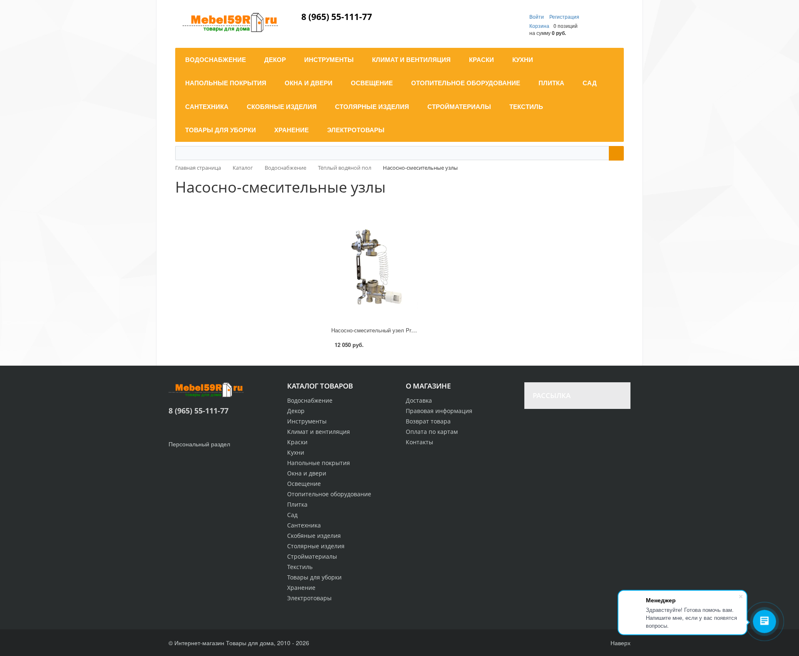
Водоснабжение (310, 400)
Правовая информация (439, 411)
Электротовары (309, 598)
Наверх (619, 643)
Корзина (539, 25)
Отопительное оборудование (329, 494)
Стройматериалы (312, 556)
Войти (537, 16)
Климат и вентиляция (318, 432)
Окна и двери (306, 473)
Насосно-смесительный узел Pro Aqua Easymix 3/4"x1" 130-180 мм (415, 330)
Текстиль (300, 567)
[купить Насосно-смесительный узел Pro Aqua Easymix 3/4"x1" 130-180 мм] (374, 269)
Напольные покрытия (318, 463)
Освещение (304, 484)
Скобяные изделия (314, 536)
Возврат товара (428, 421)
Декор (296, 411)
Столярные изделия (316, 546)
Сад (292, 515)
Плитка (297, 504)
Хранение (301, 588)
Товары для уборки (314, 577)
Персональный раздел (199, 444)
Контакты (419, 442)
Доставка (419, 400)
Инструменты (307, 421)
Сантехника (304, 525)
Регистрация (564, 16)
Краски (297, 442)
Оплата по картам (432, 432)
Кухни (295, 452)
